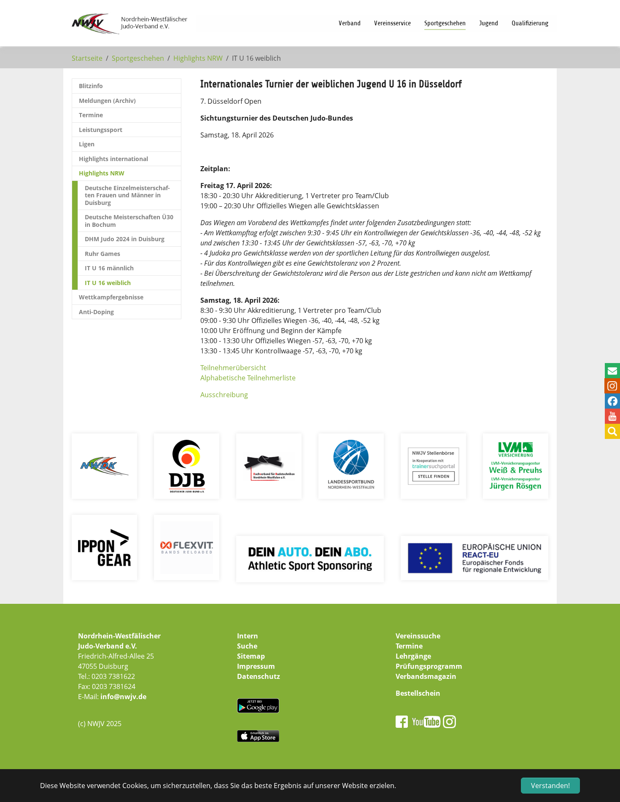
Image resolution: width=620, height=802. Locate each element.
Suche (247, 646)
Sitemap (251, 656)
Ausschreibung (224, 394)
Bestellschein (418, 693)
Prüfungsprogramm (429, 666)
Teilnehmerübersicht (233, 367)
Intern (247, 636)
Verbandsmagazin (426, 676)
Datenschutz (258, 676)
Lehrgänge (413, 656)
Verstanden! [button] (550, 785)
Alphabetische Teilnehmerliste (248, 377)
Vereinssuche (418, 636)
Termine (409, 646)
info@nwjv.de (123, 696)
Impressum (256, 666)
